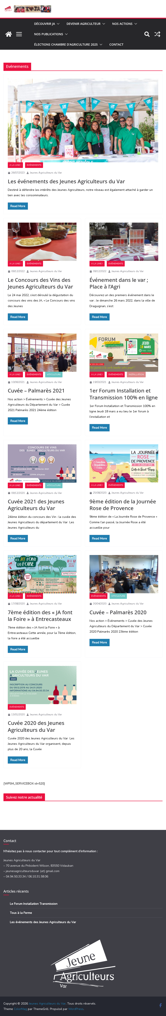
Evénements (34, 165)
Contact (116, 44)
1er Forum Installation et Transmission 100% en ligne (123, 394)
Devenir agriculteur (84, 24)
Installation (136, 374)
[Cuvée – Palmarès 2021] (42, 352)
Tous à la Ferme (21, 913)
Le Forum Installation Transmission (33, 904)
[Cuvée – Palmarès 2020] (123, 574)
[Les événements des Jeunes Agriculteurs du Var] (83, 120)
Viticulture (54, 374)
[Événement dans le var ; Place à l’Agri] (123, 242)
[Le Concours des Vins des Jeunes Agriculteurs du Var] (42, 242)
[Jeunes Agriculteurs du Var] (8, 34)
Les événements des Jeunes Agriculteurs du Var (66, 181)
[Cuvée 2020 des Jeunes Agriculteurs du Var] (42, 685)
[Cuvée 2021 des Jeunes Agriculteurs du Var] (42, 463)
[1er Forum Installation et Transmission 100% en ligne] (123, 352)
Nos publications (48, 34)
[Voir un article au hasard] (157, 34)
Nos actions (122, 24)
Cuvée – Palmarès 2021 (36, 390)
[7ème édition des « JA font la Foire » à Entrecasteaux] (42, 574)
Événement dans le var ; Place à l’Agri (118, 283)
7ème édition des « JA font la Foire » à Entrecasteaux (40, 615)
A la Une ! (15, 165)
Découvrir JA (44, 24)
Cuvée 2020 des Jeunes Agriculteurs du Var (36, 726)
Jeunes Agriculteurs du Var (46, 172)
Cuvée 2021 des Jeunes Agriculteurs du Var (36, 505)
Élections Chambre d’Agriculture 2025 (66, 44)
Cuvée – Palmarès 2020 (118, 612)
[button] (57, 24)
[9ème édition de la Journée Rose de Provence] (123, 463)
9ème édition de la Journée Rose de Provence (122, 505)
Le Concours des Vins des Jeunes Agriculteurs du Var (40, 283)
